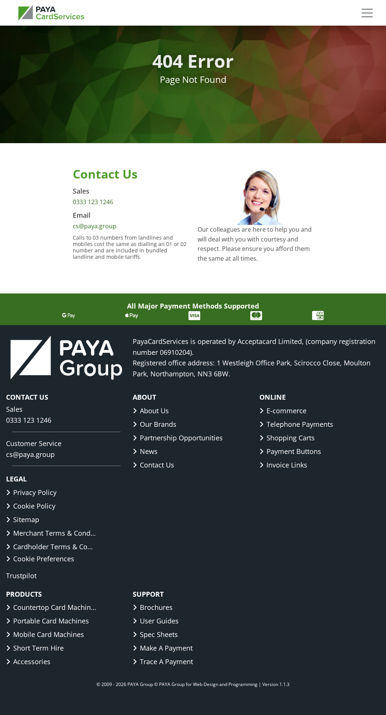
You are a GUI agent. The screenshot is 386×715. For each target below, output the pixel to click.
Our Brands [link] (158, 424)
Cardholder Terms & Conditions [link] (54, 546)
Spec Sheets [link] (159, 634)
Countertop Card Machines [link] (54, 607)
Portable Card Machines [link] (51, 620)
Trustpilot (21, 575)
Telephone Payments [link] (300, 424)
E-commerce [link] (286, 410)
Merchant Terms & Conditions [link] (54, 533)
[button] (367, 13)
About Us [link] (154, 410)
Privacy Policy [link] (35, 492)
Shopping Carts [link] (291, 437)
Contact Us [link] (157, 464)
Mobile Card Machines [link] (48, 634)
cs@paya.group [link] (30, 454)
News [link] (149, 451)
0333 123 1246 (93, 202)
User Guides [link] (159, 620)
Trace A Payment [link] (166, 661)
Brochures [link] (156, 607)
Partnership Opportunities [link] (181, 437)
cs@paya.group (94, 226)
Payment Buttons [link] (294, 451)
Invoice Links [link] (287, 464)
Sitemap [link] (26, 519)
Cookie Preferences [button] (43, 558)
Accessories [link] (32, 661)
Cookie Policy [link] (34, 505)
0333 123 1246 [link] (28, 420)
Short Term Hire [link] (38, 647)
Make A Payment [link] (166, 647)
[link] (51, 13)
